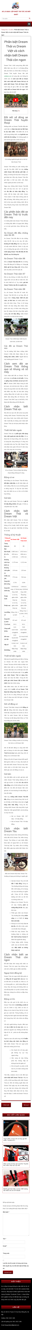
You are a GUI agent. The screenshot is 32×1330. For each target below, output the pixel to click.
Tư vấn (11, 29)
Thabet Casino (21, 1302)
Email (5, 1246)
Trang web (6, 1253)
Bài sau (26, 1105)
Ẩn (18, 110)
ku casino (8, 1302)
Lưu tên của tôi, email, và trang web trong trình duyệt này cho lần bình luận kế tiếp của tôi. (16, 1265)
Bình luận (6, 1212)
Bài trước (6, 1105)
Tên (4, 1239)
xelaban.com (7, 76)
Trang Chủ (4, 29)
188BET (14, 1302)
